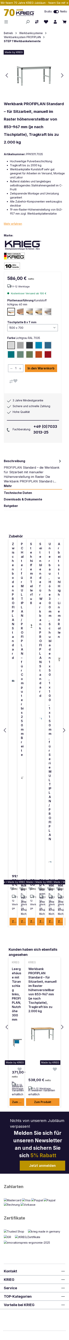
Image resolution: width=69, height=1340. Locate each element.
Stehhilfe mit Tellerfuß (31, 573)
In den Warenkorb (41, 368)
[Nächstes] (62, 75)
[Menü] (7, 22)
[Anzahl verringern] (11, 368)
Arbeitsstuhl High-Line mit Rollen (59, 590)
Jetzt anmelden (42, 1166)
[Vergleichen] (11, 381)
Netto (63, 11)
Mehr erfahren (13, 223)
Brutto (48, 11)
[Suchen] (27, 22)
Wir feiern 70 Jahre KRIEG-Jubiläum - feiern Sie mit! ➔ (34, 2)
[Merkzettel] (46, 22)
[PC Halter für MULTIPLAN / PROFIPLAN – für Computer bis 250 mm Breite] (22, 778)
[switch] (56, 11)
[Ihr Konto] (55, 22)
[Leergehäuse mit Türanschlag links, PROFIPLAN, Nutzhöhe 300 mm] (17, 1042)
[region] (34, 730)
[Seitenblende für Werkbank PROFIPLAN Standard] (40, 719)
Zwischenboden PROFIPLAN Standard (13, 601)
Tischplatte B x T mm (21, 322)
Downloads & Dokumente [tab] (23, 499)
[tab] (33, 473)
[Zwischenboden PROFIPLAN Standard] (13, 681)
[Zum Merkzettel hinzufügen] (15, 381)
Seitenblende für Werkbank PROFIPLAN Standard (40, 620)
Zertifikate (14, 1217)
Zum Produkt (14, 921)
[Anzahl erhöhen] (20, 368)
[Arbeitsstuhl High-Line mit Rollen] (59, 660)
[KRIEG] (23, 245)
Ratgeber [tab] (11, 506)
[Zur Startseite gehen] (20, 12)
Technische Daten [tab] (18, 493)
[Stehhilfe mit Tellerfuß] (31, 626)
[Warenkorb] (64, 22)
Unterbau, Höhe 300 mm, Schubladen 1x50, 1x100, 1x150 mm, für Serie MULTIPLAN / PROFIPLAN (50, 691)
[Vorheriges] (7, 75)
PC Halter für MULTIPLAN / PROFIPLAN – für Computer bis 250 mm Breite (22, 649)
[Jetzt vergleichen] (36, 22)
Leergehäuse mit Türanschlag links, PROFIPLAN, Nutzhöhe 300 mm (16, 994)
